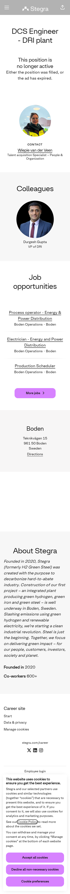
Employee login (35, 771)
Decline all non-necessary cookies (35, 869)
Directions (35, 454)
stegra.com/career (35, 742)
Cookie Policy (27, 821)
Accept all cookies (35, 857)
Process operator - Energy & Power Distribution (35, 315)
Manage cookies (16, 729)
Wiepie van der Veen (35, 150)
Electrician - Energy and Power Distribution (35, 342)
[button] (62, 7)
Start (8, 716)
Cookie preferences (35, 881)
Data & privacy (15, 722)
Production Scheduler (35, 366)
